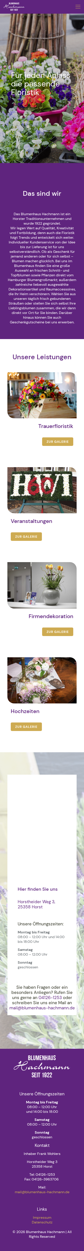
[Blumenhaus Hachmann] (14, 6)
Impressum (42, 1217)
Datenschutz (42, 1222)
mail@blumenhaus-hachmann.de (42, 1192)
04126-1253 (51, 997)
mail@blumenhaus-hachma (42, 1008)
